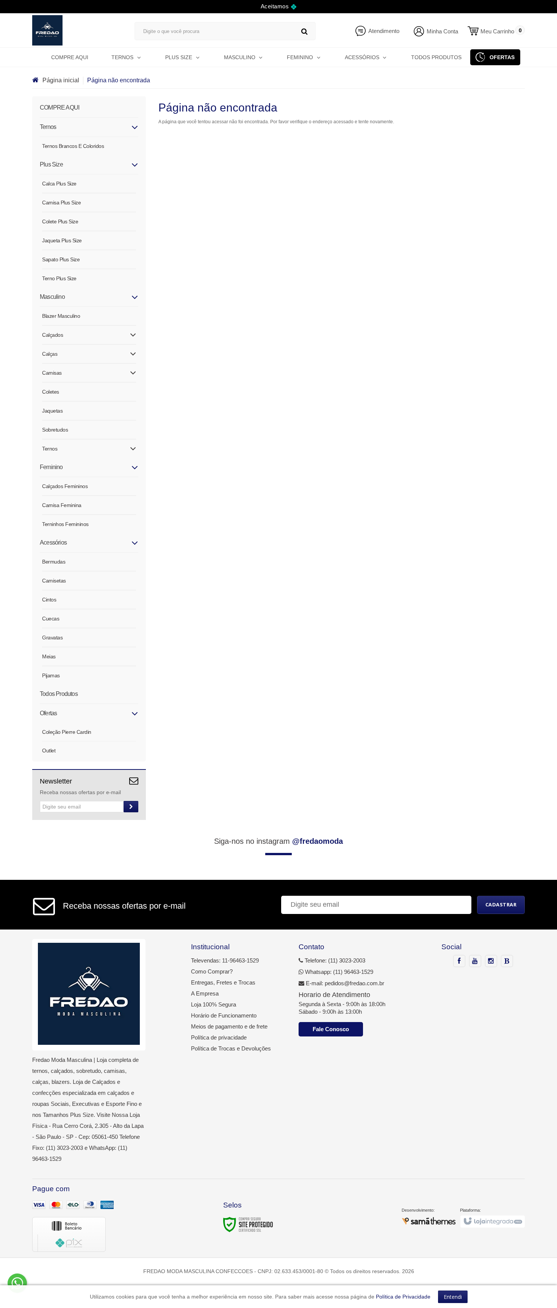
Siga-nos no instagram (278, 841)
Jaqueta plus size (62, 240)
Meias (49, 656)
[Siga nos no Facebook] (459, 961)
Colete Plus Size (60, 221)
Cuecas (50, 619)
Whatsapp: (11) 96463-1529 (338, 972)
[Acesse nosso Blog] (507, 961)
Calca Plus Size (59, 184)
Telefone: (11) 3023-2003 (334, 960)
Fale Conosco (331, 1029)
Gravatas (52, 637)
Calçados (52, 335)
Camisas (52, 373)
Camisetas (54, 581)
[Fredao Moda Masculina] (75, 30)
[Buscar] (304, 31)
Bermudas (53, 562)
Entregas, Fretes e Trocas (223, 982)
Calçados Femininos (65, 486)
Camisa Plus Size (61, 202)
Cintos (49, 600)
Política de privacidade (219, 1037)
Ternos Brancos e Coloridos (73, 146)
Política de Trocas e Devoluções (231, 1048)
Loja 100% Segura (213, 1004)
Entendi (453, 1296)
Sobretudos (55, 430)
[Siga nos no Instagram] (491, 961)
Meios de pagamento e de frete (229, 1026)
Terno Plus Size (59, 278)
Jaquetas (52, 411)
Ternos (49, 449)
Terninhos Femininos (65, 524)
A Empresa (205, 993)
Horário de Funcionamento (224, 1015)
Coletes (50, 392)
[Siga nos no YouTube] (475, 961)
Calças (49, 354)
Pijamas (51, 675)
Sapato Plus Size (61, 259)
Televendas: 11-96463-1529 (225, 960)
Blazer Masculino (61, 316)
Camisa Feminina (61, 505)
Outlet (48, 750)
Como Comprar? (212, 971)
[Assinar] (131, 806)
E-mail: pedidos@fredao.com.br (344, 983)
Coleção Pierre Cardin (66, 732)
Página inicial (60, 80)
